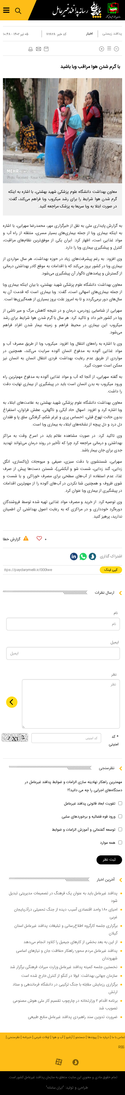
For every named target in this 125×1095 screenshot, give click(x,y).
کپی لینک (110, 570)
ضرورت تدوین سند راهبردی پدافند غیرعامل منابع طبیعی (72, 1017)
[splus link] (92, 556)
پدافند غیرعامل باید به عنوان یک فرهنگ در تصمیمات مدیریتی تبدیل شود (63, 897)
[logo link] (78, 10)
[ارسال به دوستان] (38, 49)
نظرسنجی (14, 1037)
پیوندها (92, 1037)
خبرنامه (26, 1037)
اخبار (89, 34)
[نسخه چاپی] (30, 49)
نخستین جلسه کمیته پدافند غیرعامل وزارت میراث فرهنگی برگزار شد (63, 967)
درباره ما (104, 1037)
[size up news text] (101, 48)
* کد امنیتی (114, 741)
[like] (39, 538)
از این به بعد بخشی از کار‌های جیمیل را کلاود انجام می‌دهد (70, 942)
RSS (121, 1047)
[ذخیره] (46, 49)
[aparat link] (59, 1062)
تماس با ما (118, 1037)
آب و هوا (57, 1037)
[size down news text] (116, 48)
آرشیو (69, 1037)
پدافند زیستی (112, 34)
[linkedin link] (74, 556)
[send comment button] (11, 702)
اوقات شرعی (41, 1037)
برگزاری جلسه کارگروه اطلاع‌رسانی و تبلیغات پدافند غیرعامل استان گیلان (65, 929)
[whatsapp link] (83, 556)
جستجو (80, 1037)
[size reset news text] (108, 48)
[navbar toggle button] (6, 10)
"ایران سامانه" (55, 1088)
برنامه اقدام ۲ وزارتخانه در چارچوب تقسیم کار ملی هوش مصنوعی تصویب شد (65, 1004)
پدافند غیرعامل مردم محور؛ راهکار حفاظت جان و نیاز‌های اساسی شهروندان (66, 954)
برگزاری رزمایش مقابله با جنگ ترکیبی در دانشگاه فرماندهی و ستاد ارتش (64, 988)
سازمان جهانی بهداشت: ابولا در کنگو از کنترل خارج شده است (69, 975)
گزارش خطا (12, 539)
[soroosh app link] (75, 1063)
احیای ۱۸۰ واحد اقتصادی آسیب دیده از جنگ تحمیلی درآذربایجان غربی (65, 913)
